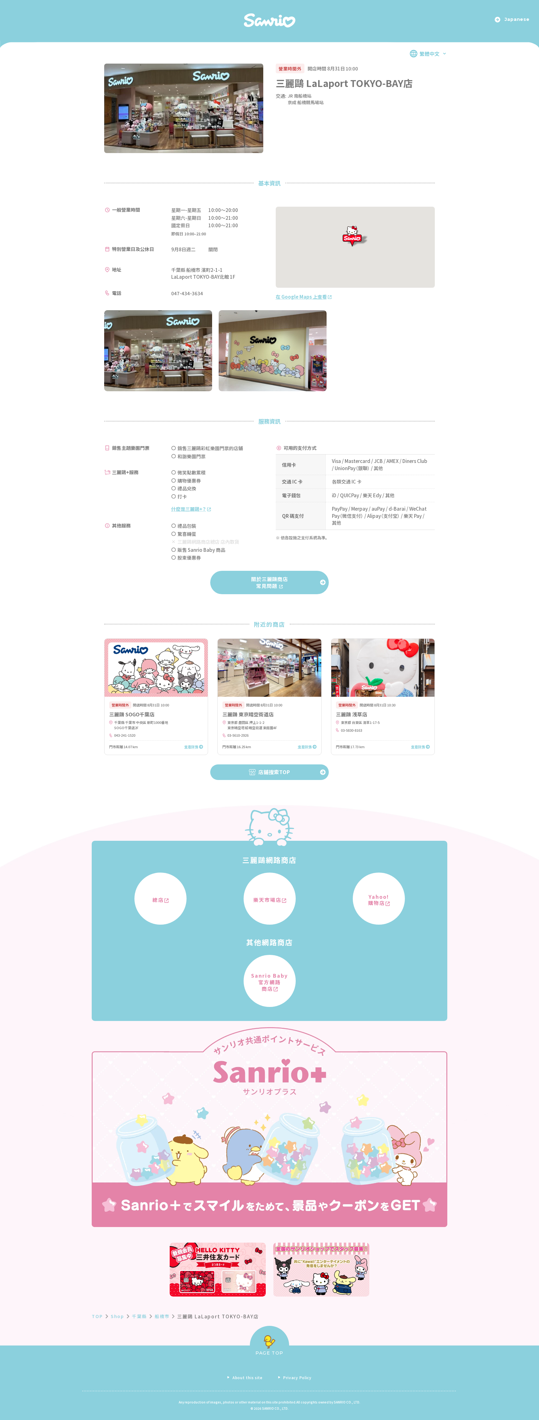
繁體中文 (429, 53)
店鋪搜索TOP (274, 772)
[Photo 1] (158, 350)
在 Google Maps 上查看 (301, 296)
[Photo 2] (273, 350)
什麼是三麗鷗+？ (188, 509)
